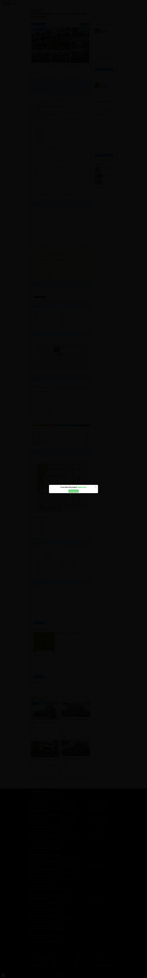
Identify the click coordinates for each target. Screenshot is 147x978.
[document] (73, 489)
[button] (95, 487)
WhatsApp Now (73, 491)
